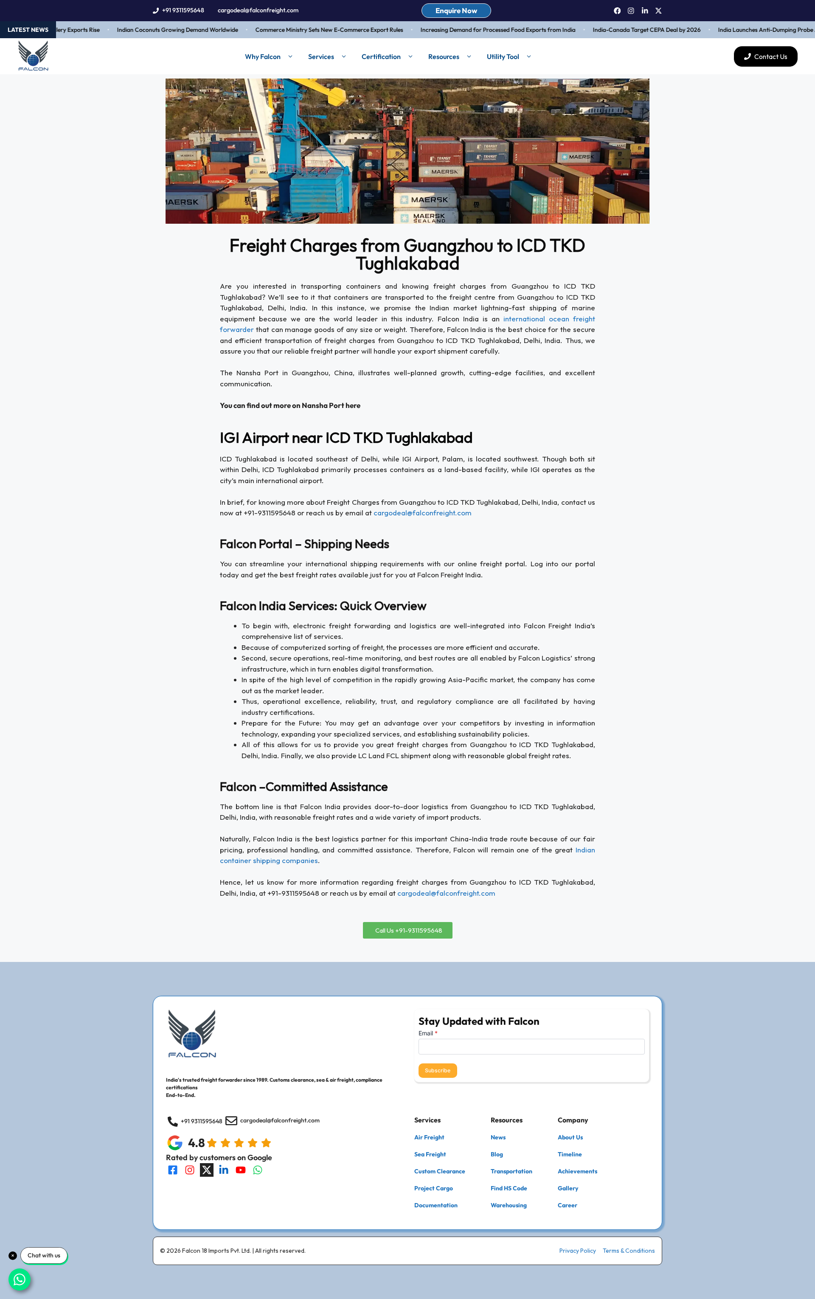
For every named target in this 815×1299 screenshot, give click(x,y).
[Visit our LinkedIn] (223, 1170)
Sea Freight (430, 1154)
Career (567, 1205)
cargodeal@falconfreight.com (258, 10)
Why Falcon (263, 56)
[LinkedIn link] (645, 10)
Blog (497, 1154)
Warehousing (509, 1205)
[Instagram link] (631, 10)
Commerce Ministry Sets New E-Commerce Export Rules (311, 30)
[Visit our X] (207, 1170)
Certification (381, 56)
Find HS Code (509, 1188)
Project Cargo (433, 1188)
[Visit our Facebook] (173, 1170)
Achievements (577, 1171)
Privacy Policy (577, 1250)
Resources (443, 56)
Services (321, 56)
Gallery (568, 1188)
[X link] (658, 10)
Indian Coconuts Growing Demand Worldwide (158, 30)
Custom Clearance (439, 1171)
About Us (570, 1137)
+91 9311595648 (183, 10)
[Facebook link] (617, 10)
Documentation (436, 1205)
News (498, 1137)
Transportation (511, 1171)
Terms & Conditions (629, 1250)
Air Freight (429, 1137)
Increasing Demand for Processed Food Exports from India (479, 30)
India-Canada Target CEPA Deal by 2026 (628, 30)
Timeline (570, 1154)
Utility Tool (503, 56)
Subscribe (437, 1070)
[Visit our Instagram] (190, 1170)
